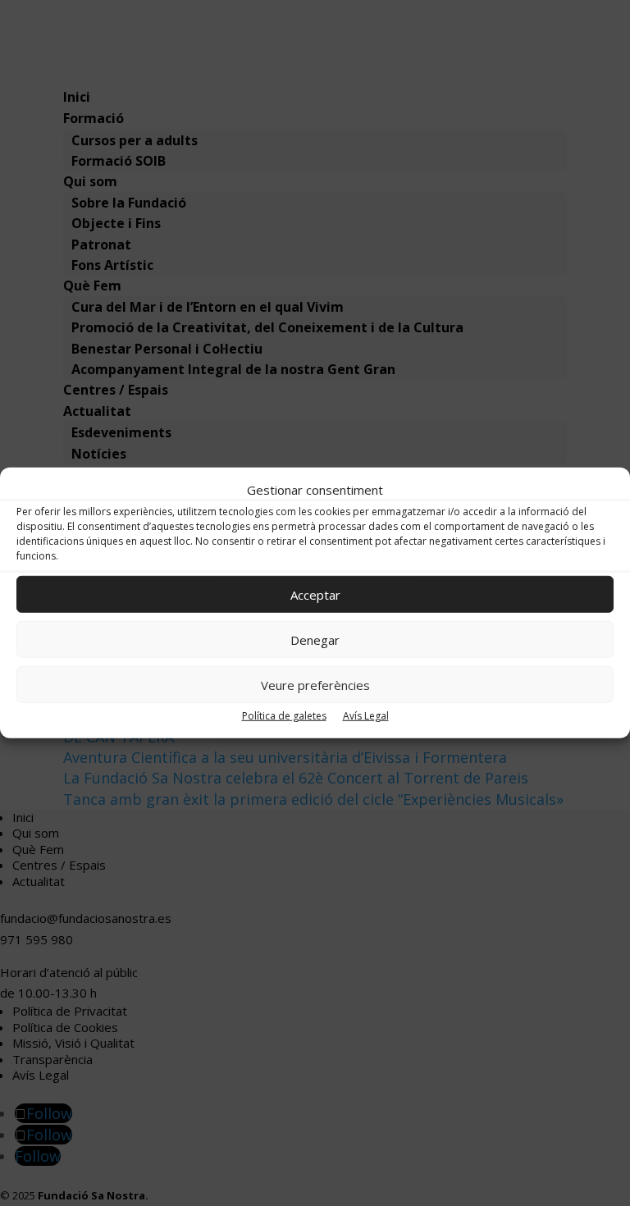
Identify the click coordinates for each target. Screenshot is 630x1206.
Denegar (315, 640)
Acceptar (315, 595)
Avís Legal (366, 716)
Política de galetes (284, 716)
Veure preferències (315, 685)
